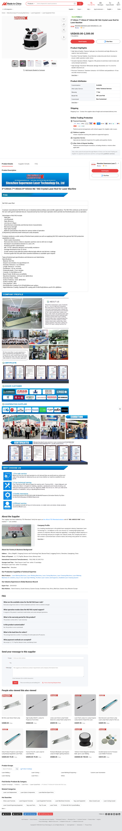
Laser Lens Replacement (10, 792)
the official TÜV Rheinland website (53, 519)
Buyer (79, 9)
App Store (6, 814)
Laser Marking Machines (19, 575)
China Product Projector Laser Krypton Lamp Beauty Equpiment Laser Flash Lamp (12, 753)
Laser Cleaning (6, 776)
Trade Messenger (30, 814)
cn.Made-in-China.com (77, 821)
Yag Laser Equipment (79, 801)
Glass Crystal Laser (94, 801)
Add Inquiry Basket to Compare (35, 70)
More (3, 808)
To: (11, 663)
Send (15, 682)
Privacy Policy (88, 825)
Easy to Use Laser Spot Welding (25, 578)
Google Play (17, 814)
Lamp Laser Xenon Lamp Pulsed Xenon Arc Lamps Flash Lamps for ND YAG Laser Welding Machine (60, 719)
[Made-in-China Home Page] (11, 4)
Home (3, 13)
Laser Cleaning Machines (64, 575)
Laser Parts (34, 776)
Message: (9, 667)
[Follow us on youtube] (114, 814)
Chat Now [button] (109, 41)
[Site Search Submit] (80, 3)
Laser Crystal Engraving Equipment (13, 805)
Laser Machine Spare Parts (46, 792)
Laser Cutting (35, 772)
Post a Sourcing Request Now (51, 682)
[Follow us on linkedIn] (119, 814)
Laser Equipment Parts (48, 13)
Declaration (80, 825)
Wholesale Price (71, 819)
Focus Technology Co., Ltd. (48, 825)
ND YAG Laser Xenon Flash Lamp (11, 718)
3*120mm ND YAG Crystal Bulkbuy (70, 805)
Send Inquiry (83, 41)
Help (88, 9)
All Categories (8, 9)
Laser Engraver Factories (26, 801)
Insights (99, 819)
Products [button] (30, 4)
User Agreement (71, 825)
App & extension (98, 9)
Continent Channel (81, 819)
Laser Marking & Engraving (68, 772)
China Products (33, 819)
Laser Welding (6, 772)
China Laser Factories (9, 801)
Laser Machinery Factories (62, 801)
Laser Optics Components (28, 792)
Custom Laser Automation (98, 772)
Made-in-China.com (53, 821)
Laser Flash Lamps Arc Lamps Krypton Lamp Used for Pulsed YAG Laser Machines (85, 719)
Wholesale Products (61, 819)
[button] (75, 3)
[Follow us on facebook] (106, 814)
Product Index (91, 819)
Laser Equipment (35, 13)
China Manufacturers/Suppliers (46, 819)
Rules (119, 9)
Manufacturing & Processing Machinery (18, 13)
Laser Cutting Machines (49, 575)
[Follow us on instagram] (111, 814)
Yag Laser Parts (30, 805)
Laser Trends (53, 805)
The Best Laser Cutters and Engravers (47, 578)
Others (63, 776)
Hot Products (25, 819)
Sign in (118, 5)
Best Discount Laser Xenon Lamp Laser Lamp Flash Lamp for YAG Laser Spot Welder (109, 719)
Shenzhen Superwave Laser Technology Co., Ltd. (88, 26)
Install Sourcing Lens (46, 814)
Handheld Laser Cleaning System (68, 578)
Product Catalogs (27, 769)
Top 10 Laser (42, 805)
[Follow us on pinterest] (117, 814)
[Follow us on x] (109, 814)
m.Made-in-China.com (65, 821)
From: (10, 658)
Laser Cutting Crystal (109, 801)
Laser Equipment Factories (44, 801)
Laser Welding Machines (34, 575)
